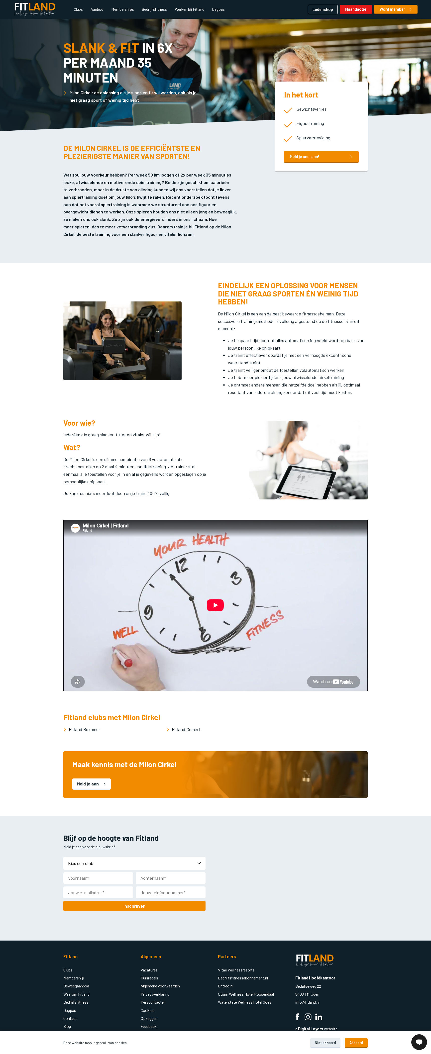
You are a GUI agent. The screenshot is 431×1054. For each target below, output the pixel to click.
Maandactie (355, 9)
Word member (393, 9)
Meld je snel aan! (304, 156)
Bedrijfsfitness (154, 9)
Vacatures (149, 969)
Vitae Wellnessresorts (236, 969)
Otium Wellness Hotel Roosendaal (246, 994)
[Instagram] (308, 1017)
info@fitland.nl (307, 1002)
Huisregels (149, 977)
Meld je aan (88, 783)
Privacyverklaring (155, 994)
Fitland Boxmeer (84, 729)
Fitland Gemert (186, 729)
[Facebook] (297, 1017)
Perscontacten (153, 1002)
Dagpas (218, 9)
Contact (70, 1018)
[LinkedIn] (318, 1017)
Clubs (78, 9)
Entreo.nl (225, 985)
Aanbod (97, 9)
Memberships (122, 9)
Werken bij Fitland (189, 9)
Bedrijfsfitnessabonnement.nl (243, 977)
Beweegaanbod (76, 985)
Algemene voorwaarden (160, 985)
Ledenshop (323, 9)
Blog (67, 1026)
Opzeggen (149, 1018)
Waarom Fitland (76, 994)
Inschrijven (134, 906)
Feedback (149, 1026)
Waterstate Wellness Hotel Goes (244, 1002)
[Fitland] (34, 9)
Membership (73, 977)
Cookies (147, 1010)
